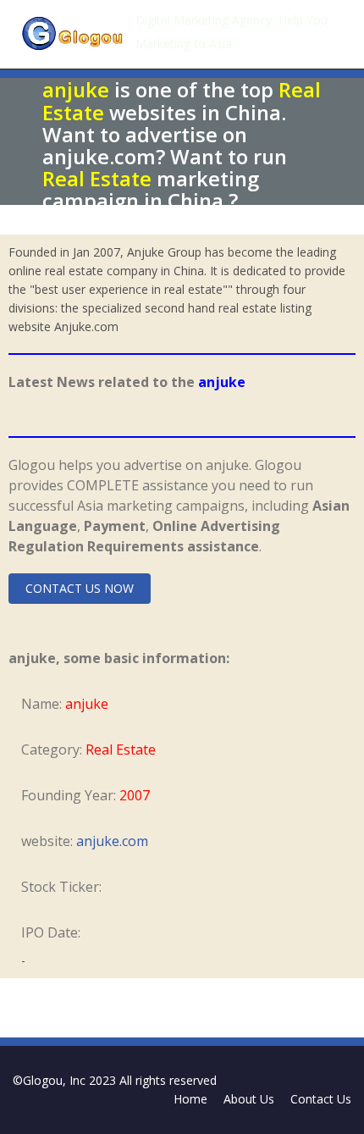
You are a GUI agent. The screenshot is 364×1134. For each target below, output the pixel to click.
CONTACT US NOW (79, 588)
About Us (248, 1099)
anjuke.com (112, 841)
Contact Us (320, 1099)
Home (190, 1099)
